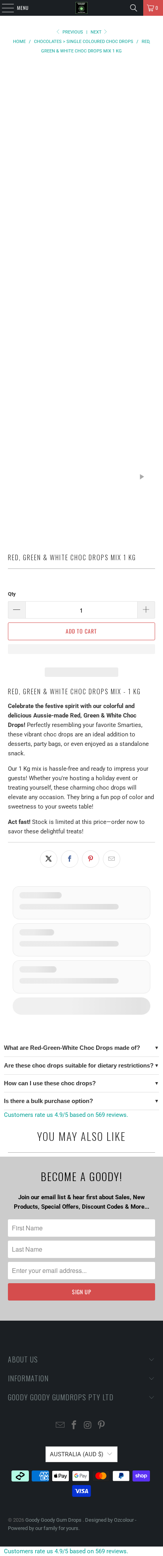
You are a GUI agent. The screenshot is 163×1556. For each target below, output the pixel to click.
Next (97, 32)
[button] (81, 653)
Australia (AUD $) (76, 1454)
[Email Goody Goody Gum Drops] (60, 1425)
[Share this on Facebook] (69, 859)
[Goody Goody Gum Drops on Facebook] (74, 1425)
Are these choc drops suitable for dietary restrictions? (79, 1065)
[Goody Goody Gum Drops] (81, 8)
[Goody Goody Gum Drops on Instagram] (88, 1425)
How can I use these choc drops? (50, 1083)
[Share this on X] (48, 859)
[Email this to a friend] (111, 859)
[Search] (133, 8)
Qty (12, 594)
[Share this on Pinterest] (90, 859)
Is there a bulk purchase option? (48, 1101)
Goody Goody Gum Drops (54, 1520)
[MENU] (3, 8)
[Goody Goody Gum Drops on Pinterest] (102, 1425)
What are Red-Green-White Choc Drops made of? (72, 1047)
